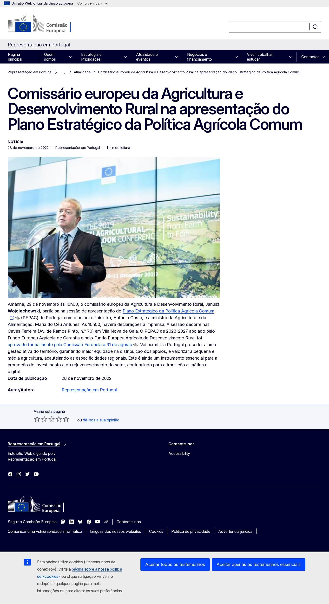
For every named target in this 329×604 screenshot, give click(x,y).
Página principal (15, 57)
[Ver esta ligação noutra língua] (17, 318)
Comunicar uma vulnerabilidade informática (45, 531)
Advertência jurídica (235, 531)
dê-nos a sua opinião (101, 420)
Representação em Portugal (30, 72)
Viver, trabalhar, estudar (260, 57)
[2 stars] (40, 419)
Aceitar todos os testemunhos (175, 564)
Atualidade (82, 72)
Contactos (310, 56)
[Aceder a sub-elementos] (72, 57)
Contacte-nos (129, 521)
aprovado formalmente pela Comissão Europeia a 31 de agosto (70, 344)
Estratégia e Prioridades (91, 57)
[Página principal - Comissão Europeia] (47, 24)
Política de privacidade (190, 531)
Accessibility (179, 453)
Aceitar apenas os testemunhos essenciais (259, 564)
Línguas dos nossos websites (115, 531)
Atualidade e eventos (147, 57)
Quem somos (50, 57)
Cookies (156, 531)
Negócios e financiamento (199, 57)
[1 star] (37, 419)
